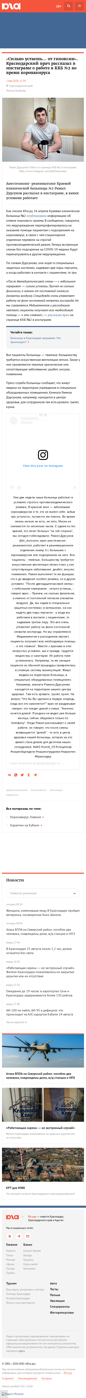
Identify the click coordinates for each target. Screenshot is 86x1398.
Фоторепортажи (62, 1312)
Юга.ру (32, 1216)
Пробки (10, 1273)
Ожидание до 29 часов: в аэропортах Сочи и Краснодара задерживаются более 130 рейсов (39, 993)
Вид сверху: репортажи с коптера (25, 1289)
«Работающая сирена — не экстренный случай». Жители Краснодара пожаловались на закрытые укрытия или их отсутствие (40, 972)
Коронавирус (39, 790)
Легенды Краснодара (18, 1294)
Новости (15, 880)
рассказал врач (58, 315)
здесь (21, 1351)
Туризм (11, 1283)
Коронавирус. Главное (25, 817)
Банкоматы (29, 1268)
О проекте (8, 1378)
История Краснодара (18, 1298)
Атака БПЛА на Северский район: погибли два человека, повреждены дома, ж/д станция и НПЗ (40, 931)
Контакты (47, 1378)
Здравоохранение (17, 790)
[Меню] (79, 6)
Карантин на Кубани (24, 825)
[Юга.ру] (11, 6)
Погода (10, 1268)
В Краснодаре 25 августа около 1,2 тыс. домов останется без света (39, 951)
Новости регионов (23, 893)
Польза (55, 1295)
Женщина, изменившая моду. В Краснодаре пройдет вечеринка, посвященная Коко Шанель (43, 912)
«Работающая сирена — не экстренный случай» (40, 1128)
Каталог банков (32, 1250)
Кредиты (28, 1259)
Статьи (9, 1255)
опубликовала (37, 216)
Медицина (12, 795)
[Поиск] (68, 6)
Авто (53, 1283)
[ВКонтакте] (9, 1236)
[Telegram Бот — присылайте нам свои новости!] (27, 1236)
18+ (58, 6)
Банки (27, 1244)
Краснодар (56, 790)
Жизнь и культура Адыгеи (20, 1302)
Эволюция (57, 1301)
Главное (11, 1244)
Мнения (10, 1259)
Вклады (27, 1255)
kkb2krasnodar (45, 763)
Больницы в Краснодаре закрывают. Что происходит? (35, 340)
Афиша (10, 1264)
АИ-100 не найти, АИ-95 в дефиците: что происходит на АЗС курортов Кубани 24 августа (39, 1012)
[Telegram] (18, 1236)
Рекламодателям (27, 1378)
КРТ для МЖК (15, 1188)
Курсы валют (30, 1264)
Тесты (54, 1289)
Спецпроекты (60, 1306)
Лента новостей (15, 1022)
